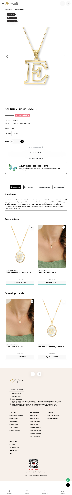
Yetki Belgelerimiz (14, 450)
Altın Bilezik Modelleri (35, 427)
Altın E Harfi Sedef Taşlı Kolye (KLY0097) (19, 272)
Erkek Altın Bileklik (34, 418)
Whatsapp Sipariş (37, 158)
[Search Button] (62, 3)
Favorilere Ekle (34, 153)
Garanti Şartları (13, 424)
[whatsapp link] (68, 480)
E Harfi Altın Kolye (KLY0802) (47, 272)
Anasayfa (7, 9)
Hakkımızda (12, 444)
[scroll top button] (68, 485)
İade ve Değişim (13, 427)
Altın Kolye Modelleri (35, 433)
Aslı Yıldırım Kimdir (14, 447)
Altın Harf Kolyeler (19, 9)
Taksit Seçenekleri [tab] (44, 187)
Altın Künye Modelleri (35, 430)
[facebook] (33, 374)
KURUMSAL (13, 441)
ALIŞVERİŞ (12, 412)
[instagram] (39, 374)
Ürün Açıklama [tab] (16, 187)
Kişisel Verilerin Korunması (16, 415)
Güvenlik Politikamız (53, 418)
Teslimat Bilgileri (13, 421)
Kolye (12, 9)
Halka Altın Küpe (34, 424)
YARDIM (50, 412)
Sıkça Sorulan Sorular (53, 415)
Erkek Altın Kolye (34, 415)
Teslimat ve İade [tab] (58, 187)
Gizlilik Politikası (13, 418)
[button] (65, 56)
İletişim (11, 453)
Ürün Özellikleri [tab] (29, 187)
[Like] (32, 227)
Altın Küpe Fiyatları (35, 421)
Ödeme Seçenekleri (14, 430)
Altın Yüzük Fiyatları (35, 436)
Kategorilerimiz (34, 412)
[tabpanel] (36, 201)
